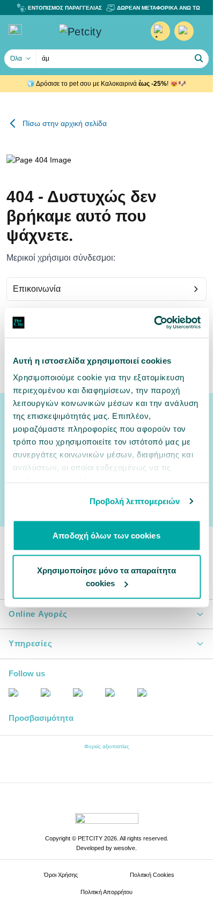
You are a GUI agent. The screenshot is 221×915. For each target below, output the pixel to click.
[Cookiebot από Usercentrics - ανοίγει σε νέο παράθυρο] (154, 323)
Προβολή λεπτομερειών (135, 501)
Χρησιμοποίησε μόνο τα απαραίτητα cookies (106, 577)
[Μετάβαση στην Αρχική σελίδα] (96, 31)
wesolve (124, 848)
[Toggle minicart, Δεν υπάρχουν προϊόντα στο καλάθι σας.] (184, 31)
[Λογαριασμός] (160, 31)
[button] (199, 58)
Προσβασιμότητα (41, 717)
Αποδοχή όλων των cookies (106, 535)
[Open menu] (15, 29)
